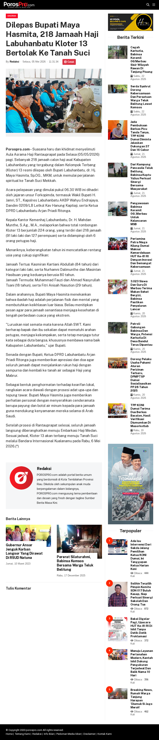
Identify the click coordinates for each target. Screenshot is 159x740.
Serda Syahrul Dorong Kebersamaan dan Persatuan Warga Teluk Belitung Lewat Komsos (141, 97)
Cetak (70, 61)
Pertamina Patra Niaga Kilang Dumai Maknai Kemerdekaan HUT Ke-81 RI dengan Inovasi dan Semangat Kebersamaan (141, 252)
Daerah (12, 16)
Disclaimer (89, 733)
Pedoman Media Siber (68, 733)
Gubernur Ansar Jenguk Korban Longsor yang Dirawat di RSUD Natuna (24, 551)
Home (9, 733)
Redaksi (14, 61)
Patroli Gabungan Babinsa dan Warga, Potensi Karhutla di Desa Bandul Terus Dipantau (141, 334)
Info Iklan (49, 733)
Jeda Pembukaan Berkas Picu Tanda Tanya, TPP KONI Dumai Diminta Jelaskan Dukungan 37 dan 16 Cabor (140, 135)
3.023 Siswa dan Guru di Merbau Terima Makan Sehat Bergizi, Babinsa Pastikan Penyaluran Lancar (141, 295)
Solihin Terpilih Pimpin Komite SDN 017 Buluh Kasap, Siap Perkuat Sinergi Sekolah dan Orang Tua (141, 594)
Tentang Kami (22, 733)
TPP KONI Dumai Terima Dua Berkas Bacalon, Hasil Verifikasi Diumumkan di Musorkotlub (140, 415)
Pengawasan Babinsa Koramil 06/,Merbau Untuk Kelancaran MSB (139, 214)
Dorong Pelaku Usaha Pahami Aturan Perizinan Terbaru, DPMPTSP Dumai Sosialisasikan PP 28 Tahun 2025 (140, 374)
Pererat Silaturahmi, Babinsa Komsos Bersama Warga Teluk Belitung (75, 563)
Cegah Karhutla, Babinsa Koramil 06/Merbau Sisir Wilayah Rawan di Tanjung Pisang (141, 59)
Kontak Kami (105, 733)
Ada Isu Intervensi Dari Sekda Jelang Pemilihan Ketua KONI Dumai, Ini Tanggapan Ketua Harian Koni (140, 555)
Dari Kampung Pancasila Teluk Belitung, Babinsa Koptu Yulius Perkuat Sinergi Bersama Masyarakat (141, 176)
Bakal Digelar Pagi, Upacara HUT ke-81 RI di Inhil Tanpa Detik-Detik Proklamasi (141, 627)
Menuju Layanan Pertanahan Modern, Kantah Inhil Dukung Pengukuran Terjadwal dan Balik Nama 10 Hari (141, 663)
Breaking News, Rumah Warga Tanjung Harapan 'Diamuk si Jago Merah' (141, 698)
